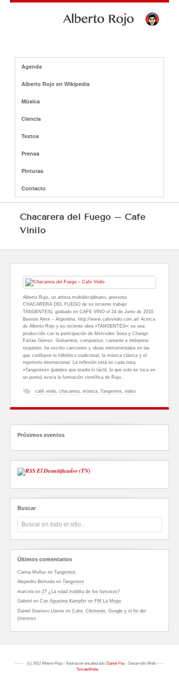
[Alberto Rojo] (89, 23)
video (130, 391)
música (90, 391)
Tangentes (111, 391)
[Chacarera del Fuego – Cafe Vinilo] (89, 282)
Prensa (30, 153)
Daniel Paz (115, 663)
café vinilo (45, 391)
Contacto (33, 188)
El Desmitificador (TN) (63, 471)
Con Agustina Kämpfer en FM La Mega (80, 600)
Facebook (77, 36)
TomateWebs (87, 669)
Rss (102, 36)
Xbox (89, 36)
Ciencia (28, 119)
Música (27, 101)
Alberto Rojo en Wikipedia (52, 84)
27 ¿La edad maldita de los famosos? (81, 591)
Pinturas (32, 170)
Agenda (31, 66)
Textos (30, 136)
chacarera (69, 391)
